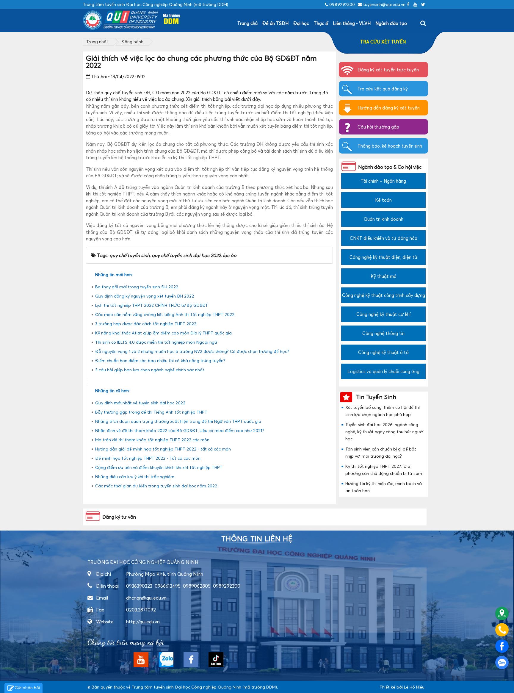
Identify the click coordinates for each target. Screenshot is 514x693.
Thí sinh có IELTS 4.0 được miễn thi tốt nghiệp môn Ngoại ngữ (156, 342)
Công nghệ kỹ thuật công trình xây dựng (383, 295)
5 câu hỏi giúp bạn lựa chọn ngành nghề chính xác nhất (149, 369)
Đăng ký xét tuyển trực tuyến (388, 69)
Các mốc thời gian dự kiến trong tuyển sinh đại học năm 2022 (156, 485)
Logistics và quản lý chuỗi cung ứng (383, 371)
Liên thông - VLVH (352, 23)
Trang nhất (97, 41)
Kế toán (383, 200)
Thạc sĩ (321, 23)
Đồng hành (132, 41)
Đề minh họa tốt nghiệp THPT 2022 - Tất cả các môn (147, 458)
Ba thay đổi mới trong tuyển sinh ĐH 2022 (136, 286)
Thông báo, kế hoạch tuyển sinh (390, 145)
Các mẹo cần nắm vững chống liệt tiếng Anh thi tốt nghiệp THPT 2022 (164, 314)
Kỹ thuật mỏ (384, 276)
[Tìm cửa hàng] (502, 613)
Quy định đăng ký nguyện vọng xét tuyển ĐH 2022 (144, 295)
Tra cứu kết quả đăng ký (383, 88)
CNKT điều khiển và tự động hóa (383, 238)
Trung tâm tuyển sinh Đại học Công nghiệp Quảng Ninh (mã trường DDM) (204, 686)
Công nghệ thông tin (383, 333)
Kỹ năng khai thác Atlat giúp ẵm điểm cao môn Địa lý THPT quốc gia (163, 332)
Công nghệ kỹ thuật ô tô (383, 352)
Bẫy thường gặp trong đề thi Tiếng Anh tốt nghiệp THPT (151, 411)
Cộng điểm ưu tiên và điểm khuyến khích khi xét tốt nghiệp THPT (158, 467)
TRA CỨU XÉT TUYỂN (383, 41)
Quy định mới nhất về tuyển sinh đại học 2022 (140, 402)
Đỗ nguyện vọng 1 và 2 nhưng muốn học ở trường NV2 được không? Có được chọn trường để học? (192, 351)
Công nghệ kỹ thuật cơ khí (383, 314)
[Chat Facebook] (502, 646)
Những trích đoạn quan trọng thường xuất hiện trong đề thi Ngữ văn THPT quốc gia (178, 421)
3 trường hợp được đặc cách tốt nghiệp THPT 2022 (145, 323)
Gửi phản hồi (27, 687)
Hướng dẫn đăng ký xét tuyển (389, 107)
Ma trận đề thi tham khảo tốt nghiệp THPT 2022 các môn (152, 439)
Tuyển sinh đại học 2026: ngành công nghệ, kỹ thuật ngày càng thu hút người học (384, 431)
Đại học (301, 23)
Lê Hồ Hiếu (414, 686)
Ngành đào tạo (391, 23)
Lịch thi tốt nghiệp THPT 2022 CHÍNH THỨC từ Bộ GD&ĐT (151, 305)
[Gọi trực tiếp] (502, 629)
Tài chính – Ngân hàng (383, 181)
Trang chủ (247, 23)
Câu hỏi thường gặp (378, 126)
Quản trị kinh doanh (383, 219)
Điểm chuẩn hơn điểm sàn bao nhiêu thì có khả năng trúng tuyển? (160, 360)
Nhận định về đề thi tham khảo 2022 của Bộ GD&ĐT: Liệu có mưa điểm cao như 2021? (179, 430)
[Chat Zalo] (502, 662)
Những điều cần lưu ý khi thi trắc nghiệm (134, 476)
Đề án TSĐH (275, 23)
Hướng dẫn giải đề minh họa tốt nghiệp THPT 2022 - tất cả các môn (163, 448)
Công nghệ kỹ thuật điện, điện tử (384, 257)
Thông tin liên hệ (256, 539)
